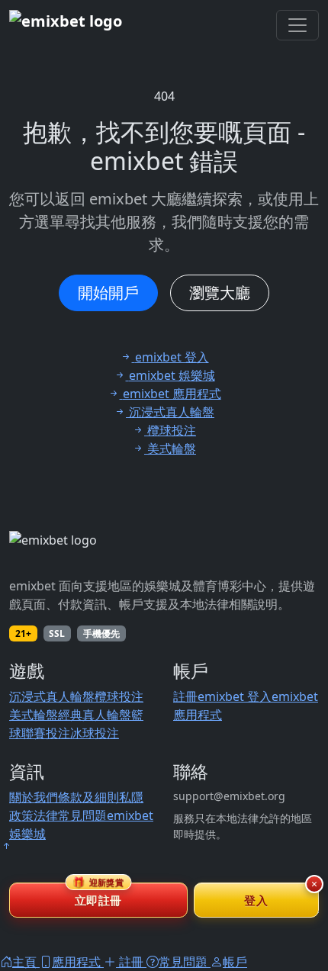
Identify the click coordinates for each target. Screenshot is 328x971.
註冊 (185, 696)
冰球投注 (94, 733)
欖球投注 (119, 696)
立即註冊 (98, 895)
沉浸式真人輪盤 (52, 696)
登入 (256, 900)
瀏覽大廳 (219, 292)
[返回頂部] (6, 846)
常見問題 (82, 815)
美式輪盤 (33, 714)
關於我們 (33, 797)
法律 (46, 815)
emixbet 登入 (235, 696)
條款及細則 (88, 797)
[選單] (297, 25)
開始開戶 (108, 292)
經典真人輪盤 (94, 714)
